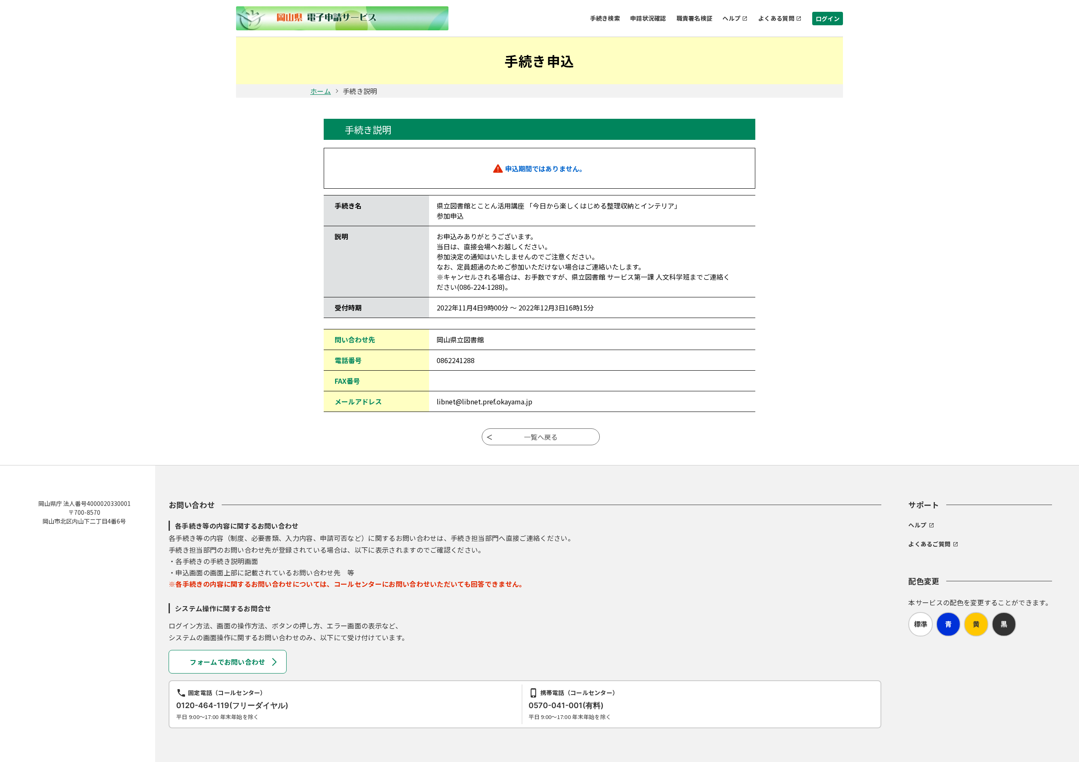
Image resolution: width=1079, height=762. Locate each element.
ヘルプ (731, 18)
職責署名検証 (694, 18)
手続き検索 (605, 18)
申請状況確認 (648, 18)
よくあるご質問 (929, 544)
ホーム (320, 91)
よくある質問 (776, 18)
